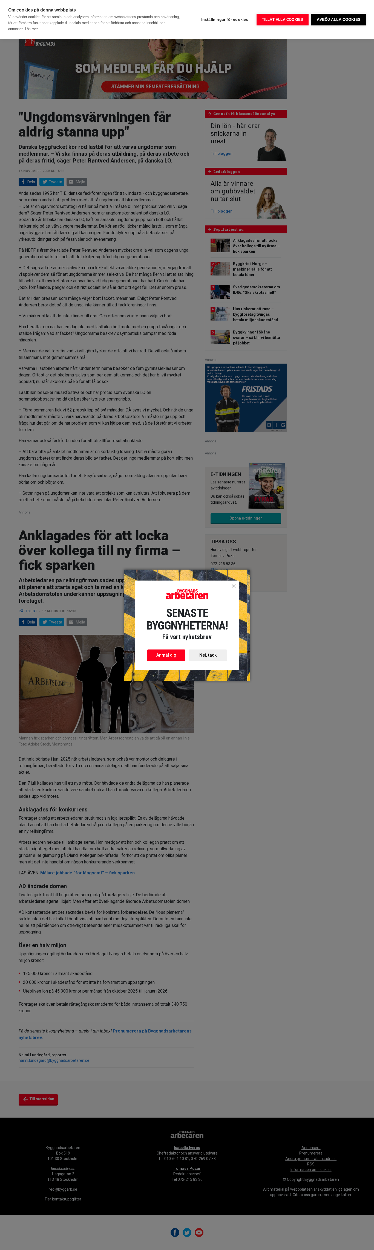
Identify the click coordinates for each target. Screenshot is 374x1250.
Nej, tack (208, 655)
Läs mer (31, 29)
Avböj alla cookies (338, 20)
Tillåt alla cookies (282, 20)
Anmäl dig (166, 655)
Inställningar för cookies (224, 20)
